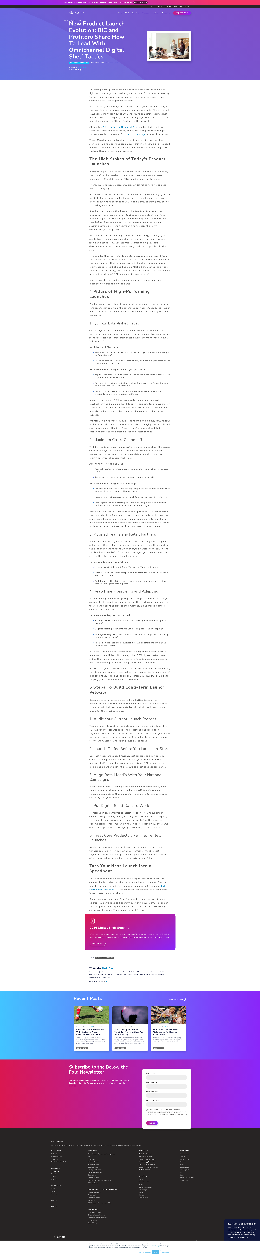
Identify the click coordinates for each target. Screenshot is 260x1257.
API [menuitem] (181, 1172)
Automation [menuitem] (91, 1200)
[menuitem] (110, 1154)
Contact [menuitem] (159, 6)
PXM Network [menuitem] (93, 1209)
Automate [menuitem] (54, 1179)
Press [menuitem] (141, 1184)
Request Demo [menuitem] (143, 1198)
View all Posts (176, 999)
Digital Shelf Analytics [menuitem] (95, 1172)
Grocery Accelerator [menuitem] (94, 1170)
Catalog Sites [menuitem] (92, 1175)
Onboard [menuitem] (53, 1189)
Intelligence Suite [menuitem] (93, 1164)
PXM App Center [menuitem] (93, 1183)
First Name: (151, 1074)
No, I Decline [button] (165, 1252)
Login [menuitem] (187, 6)
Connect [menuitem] (53, 1177)
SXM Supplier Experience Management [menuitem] (103, 1189)
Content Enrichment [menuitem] (94, 1198)
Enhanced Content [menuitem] (93, 1162)
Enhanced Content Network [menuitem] (96, 1215)
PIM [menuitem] (89, 1157)
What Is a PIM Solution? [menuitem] (187, 1178)
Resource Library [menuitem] (185, 1154)
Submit (152, 1123)
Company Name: (153, 1092)
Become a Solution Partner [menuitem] (147, 1159)
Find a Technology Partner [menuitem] (147, 1164)
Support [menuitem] (54, 1206)
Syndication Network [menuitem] (94, 1212)
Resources (72, 20)
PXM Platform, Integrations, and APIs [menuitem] (99, 1180)
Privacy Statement (171, 1116)
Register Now (140, 2)
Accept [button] (155, 1252)
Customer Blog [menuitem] (184, 1159)
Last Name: (151, 1083)
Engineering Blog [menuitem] (185, 1167)
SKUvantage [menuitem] (143, 1190)
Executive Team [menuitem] (144, 1182)
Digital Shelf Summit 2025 (79, 63)
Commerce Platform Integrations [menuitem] (98, 1218)
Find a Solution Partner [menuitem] (146, 1157)
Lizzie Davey (82, 67)
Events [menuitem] (182, 1164)
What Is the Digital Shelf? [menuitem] (58, 1162)
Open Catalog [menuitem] (92, 1223)
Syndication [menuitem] (91, 1159)
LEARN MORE (97, 943)
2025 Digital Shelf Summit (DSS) (120, 127)
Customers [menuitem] (178, 6)
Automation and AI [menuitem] (93, 1178)
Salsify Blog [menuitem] (183, 1157)
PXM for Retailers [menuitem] (56, 1157)
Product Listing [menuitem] (92, 1195)
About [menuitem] (141, 1179)
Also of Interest (57, 1142)
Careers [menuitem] (168, 6)
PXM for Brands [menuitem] (56, 1154)
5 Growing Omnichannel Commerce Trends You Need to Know (71, 1145)
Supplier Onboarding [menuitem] (94, 1192)
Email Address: (153, 1101)
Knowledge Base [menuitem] (185, 1170)
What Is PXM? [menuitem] (56, 1151)
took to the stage (136, 134)
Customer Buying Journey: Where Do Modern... (128, 1145)
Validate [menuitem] (53, 1191)
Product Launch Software (102, 1145)
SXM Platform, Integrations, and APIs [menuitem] (99, 1203)
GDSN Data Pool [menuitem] (93, 1167)
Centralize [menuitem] (54, 1174)
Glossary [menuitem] (182, 1175)
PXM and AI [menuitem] (54, 1159)
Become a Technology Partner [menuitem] (148, 1167)
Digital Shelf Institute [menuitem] (145, 1187)
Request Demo (182, 13)
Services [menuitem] (54, 1200)
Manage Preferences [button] (145, 1252)
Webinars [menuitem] (183, 1162)
